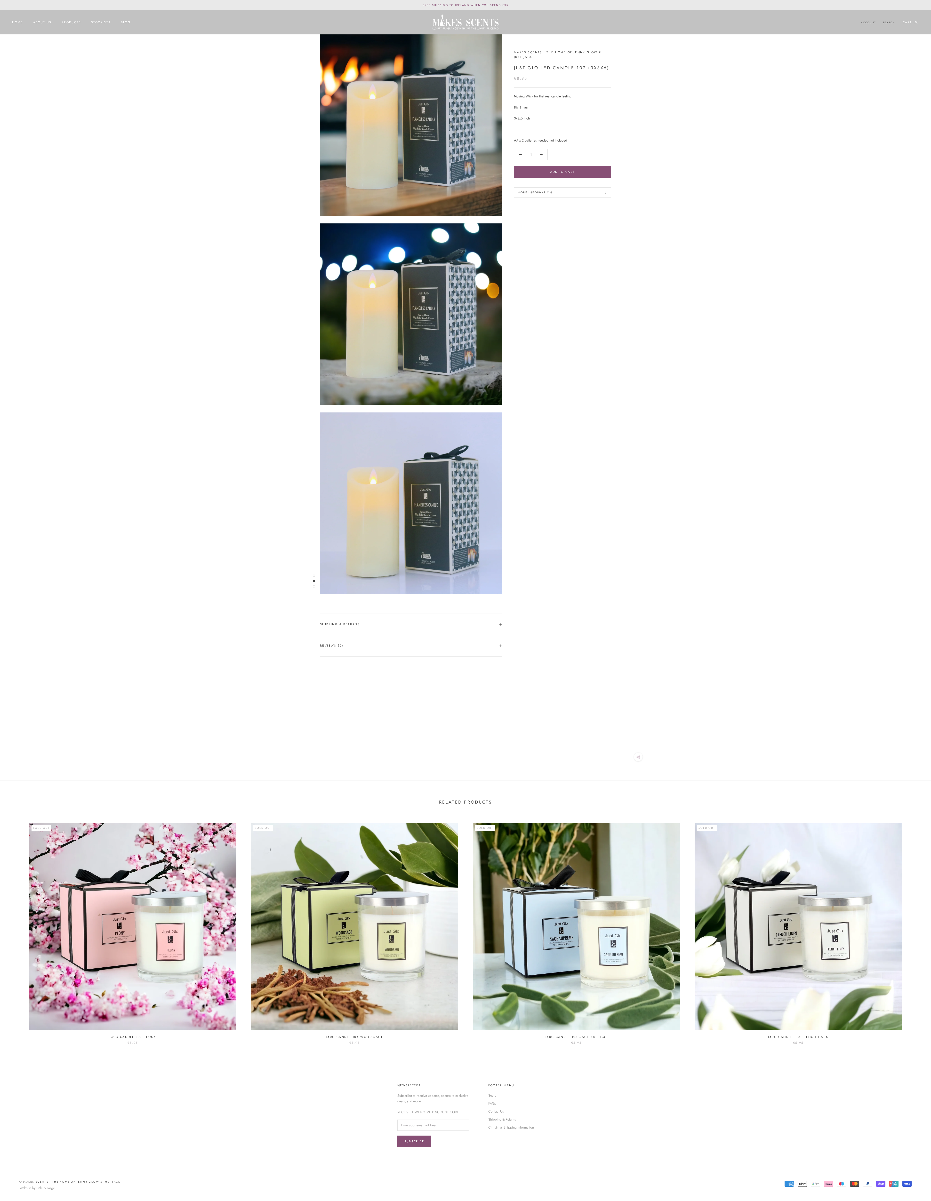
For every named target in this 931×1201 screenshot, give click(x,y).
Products (71, 22)
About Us (42, 22)
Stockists (101, 22)
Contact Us (496, 1111)
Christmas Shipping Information (511, 1127)
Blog (126, 22)
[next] (915, 928)
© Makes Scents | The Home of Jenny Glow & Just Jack (69, 1182)
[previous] (15, 928)
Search (889, 22)
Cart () (911, 22)
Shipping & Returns (340, 624)
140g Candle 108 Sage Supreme (576, 1037)
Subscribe (414, 1141)
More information (535, 192)
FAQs (492, 1103)
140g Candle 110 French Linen (798, 1037)
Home (17, 22)
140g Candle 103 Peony (132, 1037)
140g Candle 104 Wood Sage (354, 1037)
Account (868, 22)
